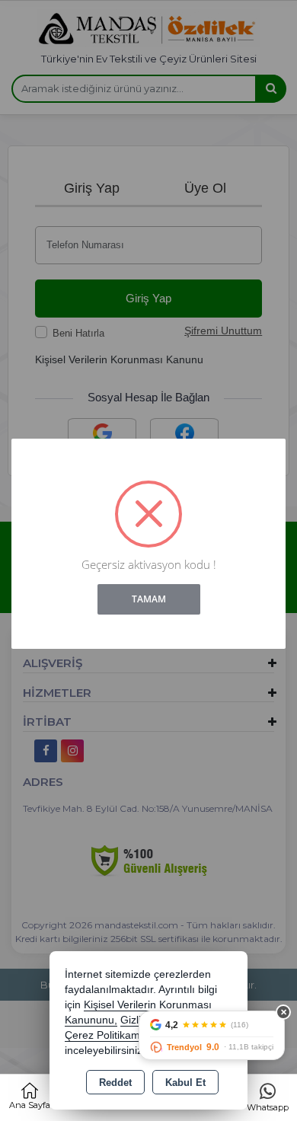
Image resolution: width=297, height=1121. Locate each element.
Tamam (149, 598)
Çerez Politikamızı (108, 1035)
